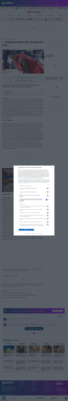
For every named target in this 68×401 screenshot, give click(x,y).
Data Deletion (28, 233)
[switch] (47, 188)
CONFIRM (26, 229)
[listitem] (34, 185)
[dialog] (34, 201)
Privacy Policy (40, 233)
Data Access (34, 233)
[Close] (52, 168)
